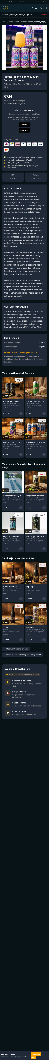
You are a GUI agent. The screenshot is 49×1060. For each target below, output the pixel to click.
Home (4, 22)
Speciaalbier (14, 22)
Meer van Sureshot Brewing (16, 649)
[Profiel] (40, 7)
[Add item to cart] (21, 413)
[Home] (5, 7)
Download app (36, 1055)
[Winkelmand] (45, 7)
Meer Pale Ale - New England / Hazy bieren (22, 655)
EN (32, 8)
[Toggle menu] (36, 7)
